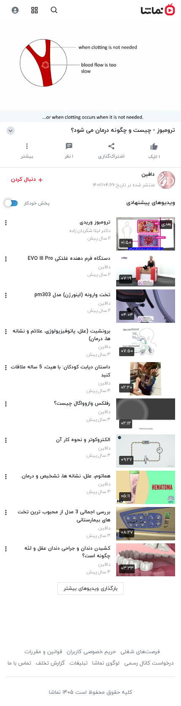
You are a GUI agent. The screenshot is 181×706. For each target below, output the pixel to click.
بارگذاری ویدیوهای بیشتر (90, 588)
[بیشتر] (6, 222)
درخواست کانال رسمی (148, 663)
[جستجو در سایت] (54, 10)
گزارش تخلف (50, 663)
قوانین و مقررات (43, 652)
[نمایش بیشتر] (12, 130)
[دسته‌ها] (35, 10)
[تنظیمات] (15, 10)
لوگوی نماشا (106, 663)
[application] (90, 71)
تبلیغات (78, 663)
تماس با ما (19, 663)
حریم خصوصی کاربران (91, 652)
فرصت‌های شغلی (140, 652)
